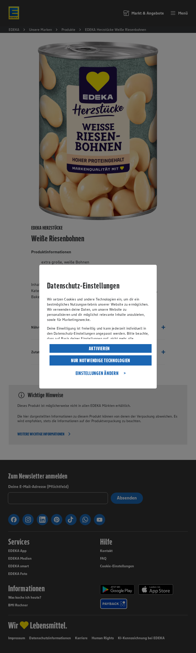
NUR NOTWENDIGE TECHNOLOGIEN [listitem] (100, 360)
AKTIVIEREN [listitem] (99, 348)
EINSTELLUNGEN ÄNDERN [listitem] (97, 373)
